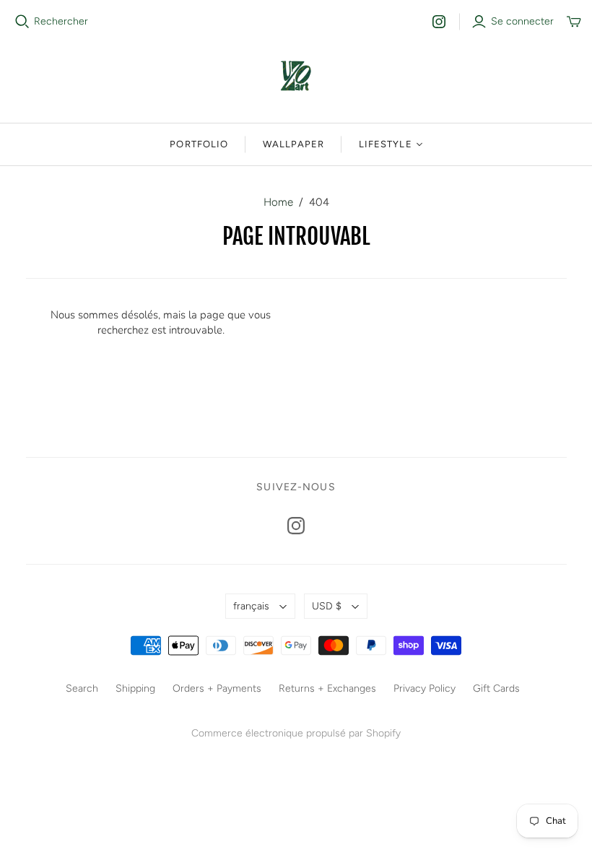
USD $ (326, 606)
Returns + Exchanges (327, 688)
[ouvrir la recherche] (22, 21)
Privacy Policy (424, 688)
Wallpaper (293, 144)
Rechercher (61, 21)
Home (278, 202)
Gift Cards (496, 688)
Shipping (135, 688)
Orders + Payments (217, 688)
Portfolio (198, 144)
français (251, 606)
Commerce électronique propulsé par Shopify (296, 733)
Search (82, 688)
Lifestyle (385, 144)
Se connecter (522, 21)
